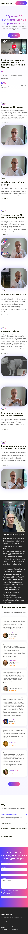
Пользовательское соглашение (9, 929)
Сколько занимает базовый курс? (9, 814)
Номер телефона (4, 872)
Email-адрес (4, 867)
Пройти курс (21, 3)
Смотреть (3, 122)
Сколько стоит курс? (6, 823)
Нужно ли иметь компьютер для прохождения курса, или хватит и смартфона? (13, 835)
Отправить (14, 896)
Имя (2, 861)
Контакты (3, 924)
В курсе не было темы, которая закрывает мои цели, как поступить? (13, 829)
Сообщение (3, 878)
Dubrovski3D (6, 3)
